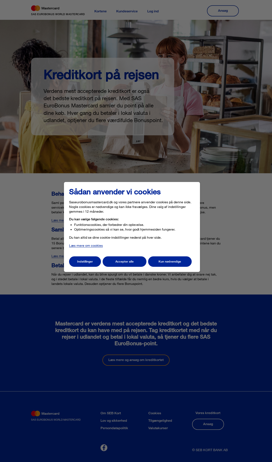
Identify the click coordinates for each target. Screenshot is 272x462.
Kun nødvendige (170, 261)
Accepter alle (124, 261)
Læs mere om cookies (86, 245)
